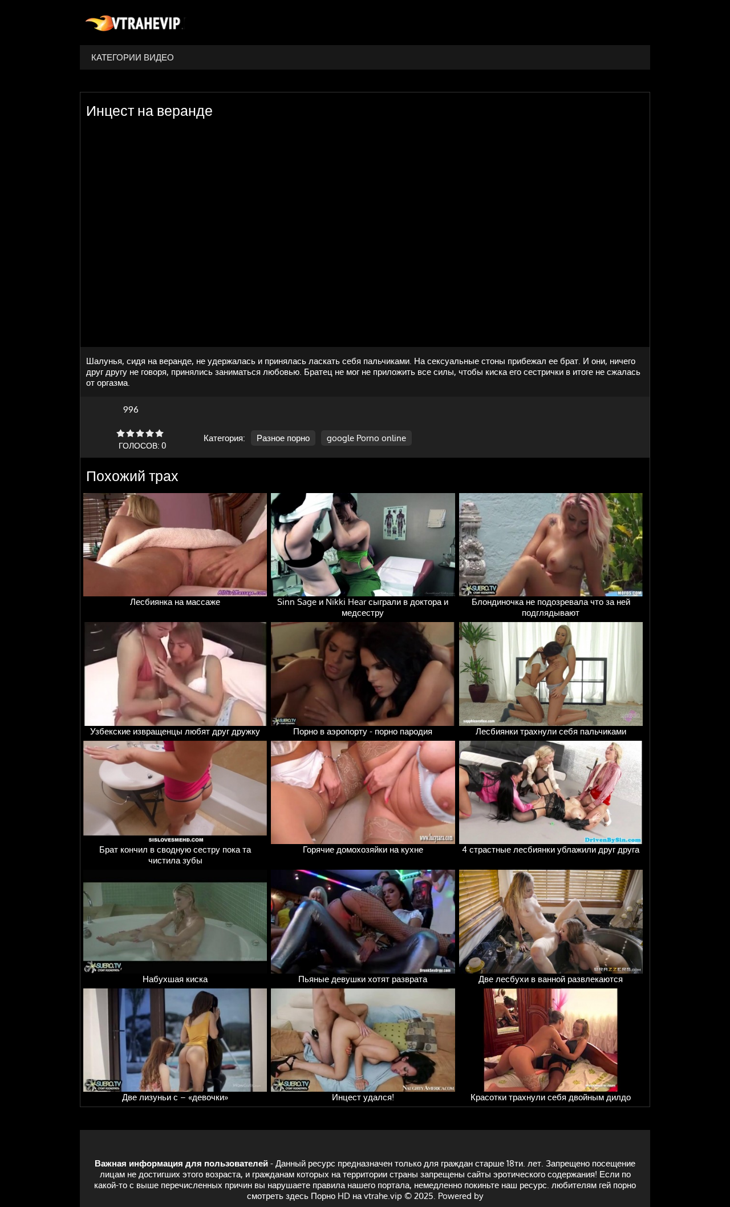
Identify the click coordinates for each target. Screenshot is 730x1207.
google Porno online (366, 438)
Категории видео (132, 57)
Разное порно (283, 438)
